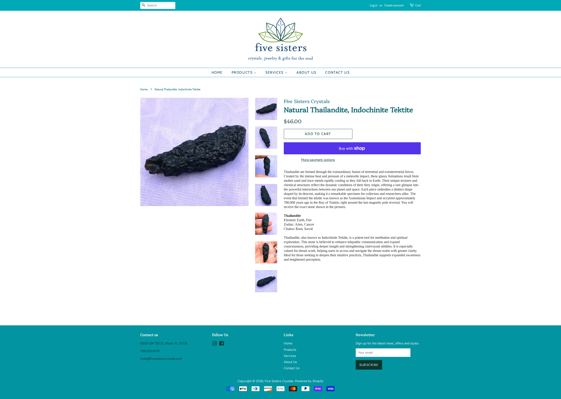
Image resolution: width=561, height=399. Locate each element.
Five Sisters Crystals (279, 381)
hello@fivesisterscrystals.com (161, 359)
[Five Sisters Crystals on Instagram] (214, 344)
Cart (418, 5)
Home (217, 72)
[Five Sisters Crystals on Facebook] (221, 344)
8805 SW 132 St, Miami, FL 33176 (163, 343)
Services (275, 72)
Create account (394, 5)
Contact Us (337, 72)
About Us (306, 72)
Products (243, 72)
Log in (374, 5)
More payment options (318, 160)
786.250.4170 (150, 351)
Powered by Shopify (309, 381)
